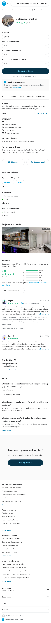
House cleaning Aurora (10, 520)
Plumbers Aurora (7, 513)
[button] (8, 21)
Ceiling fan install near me (11, 549)
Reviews (30, 96)
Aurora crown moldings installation (14, 564)
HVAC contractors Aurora (11, 523)
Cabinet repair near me (10, 545)
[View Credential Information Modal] (14, 360)
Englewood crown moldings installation (16, 571)
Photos (21, 96)
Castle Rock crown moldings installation (16, 574)
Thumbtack (6, 10)
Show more (6, 505)
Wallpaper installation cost (11, 501)
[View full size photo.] (15, 240)
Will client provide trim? (11, 50)
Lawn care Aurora (8, 527)
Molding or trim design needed (14, 59)
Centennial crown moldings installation (15, 567)
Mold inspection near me (10, 552)
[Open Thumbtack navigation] (5, 3)
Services (12, 96)
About (4, 96)
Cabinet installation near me (12, 542)
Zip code (5, 32)
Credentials (40, 96)
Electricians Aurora (8, 516)
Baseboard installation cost (11, 488)
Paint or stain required (11, 41)
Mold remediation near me (11, 538)
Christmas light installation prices (14, 494)
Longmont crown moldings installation (15, 578)
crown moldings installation (22, 10)
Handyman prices (8, 498)
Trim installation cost (9, 491)
